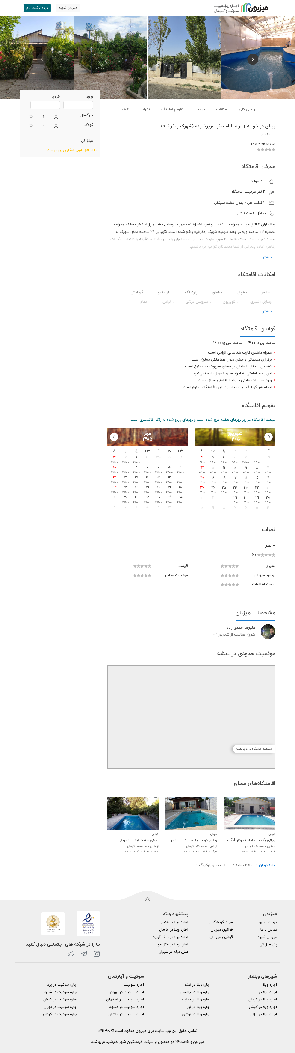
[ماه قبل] (268, 437)
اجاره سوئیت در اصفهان (125, 999)
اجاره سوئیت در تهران (127, 992)
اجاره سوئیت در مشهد (126, 1006)
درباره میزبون (267, 922)
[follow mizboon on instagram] (97, 954)
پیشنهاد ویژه (175, 914)
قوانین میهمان (221, 937)
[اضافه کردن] (56, 116)
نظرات (145, 109)
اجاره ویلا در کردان (262, 999)
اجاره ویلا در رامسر (263, 992)
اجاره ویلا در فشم (174, 922)
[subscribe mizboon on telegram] (84, 954)
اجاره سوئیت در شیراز (60, 992)
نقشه (125, 109)
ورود (89, 96)
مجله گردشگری (221, 922)
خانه (271, 865)
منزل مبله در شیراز (174, 951)
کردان (263, 865)
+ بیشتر (269, 257)
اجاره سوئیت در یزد (62, 984)
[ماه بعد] (114, 437)
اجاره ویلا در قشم (197, 984)
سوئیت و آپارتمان (126, 976)
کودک (88, 124)
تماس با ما (268, 929)
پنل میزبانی (268, 944)
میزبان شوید (68, 8)
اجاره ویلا (270, 984)
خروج (56, 96)
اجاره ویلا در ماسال (173, 929)
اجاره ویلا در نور (199, 1006)
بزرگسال (86, 115)
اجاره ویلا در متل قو (173, 944)
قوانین (200, 109)
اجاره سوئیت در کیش (60, 999)
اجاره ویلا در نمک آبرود (170, 937)
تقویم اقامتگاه (172, 109)
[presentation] (42, 59)
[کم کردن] (31, 116)
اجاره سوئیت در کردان (60, 1014)
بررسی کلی (247, 109)
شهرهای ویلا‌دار (262, 976)
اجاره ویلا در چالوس (195, 992)
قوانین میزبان (222, 929)
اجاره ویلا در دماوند (196, 999)
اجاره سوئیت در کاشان (126, 1014)
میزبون (270, 914)
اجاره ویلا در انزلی (263, 1014)
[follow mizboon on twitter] (71, 954)
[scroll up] (147, 899)
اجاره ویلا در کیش (263, 1006)
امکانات (222, 109)
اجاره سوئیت (134, 984)
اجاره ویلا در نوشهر (196, 1014)
